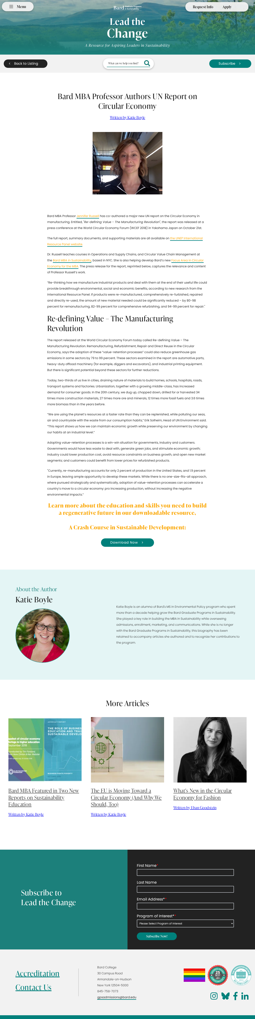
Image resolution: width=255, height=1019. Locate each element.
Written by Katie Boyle (127, 117)
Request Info (203, 6)
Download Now (124, 542)
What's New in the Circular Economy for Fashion (202, 794)
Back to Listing (26, 63)
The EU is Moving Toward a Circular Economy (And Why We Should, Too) (126, 797)
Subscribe (227, 63)
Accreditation (37, 973)
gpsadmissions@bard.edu (116, 997)
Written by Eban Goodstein (195, 807)
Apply (227, 6)
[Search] (147, 63)
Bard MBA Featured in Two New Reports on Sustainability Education (43, 797)
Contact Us (33, 987)
